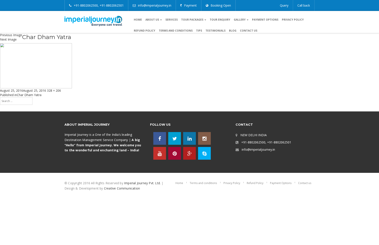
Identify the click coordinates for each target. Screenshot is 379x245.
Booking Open (221, 5)
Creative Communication (122, 188)
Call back (303, 5)
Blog (232, 30)
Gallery (240, 19)
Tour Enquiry (220, 19)
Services (171, 19)
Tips (199, 30)
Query (284, 5)
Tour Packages (192, 19)
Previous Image (11, 35)
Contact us (248, 30)
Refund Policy (144, 30)
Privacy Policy (293, 19)
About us (152, 19)
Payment (190, 5)
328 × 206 (54, 90)
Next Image (8, 39)
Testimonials (215, 30)
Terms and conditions (176, 30)
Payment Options (265, 19)
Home (138, 19)
